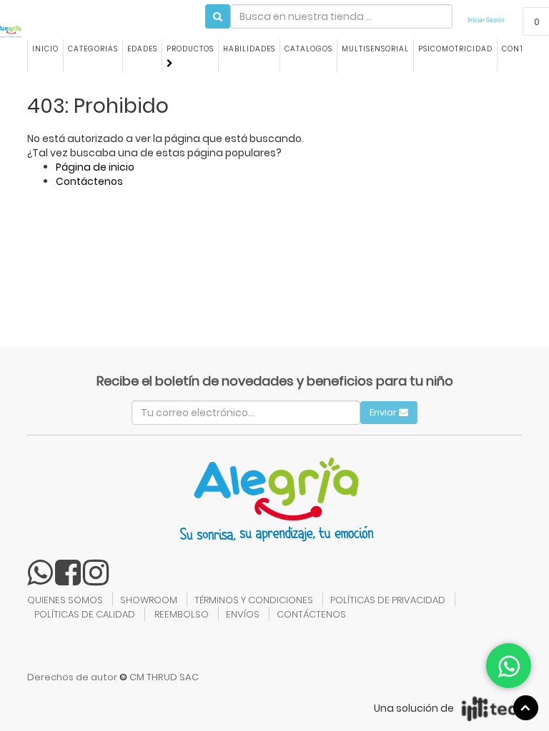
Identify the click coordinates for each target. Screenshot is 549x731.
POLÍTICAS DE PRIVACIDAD (387, 600)
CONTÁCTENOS (311, 614)
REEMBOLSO (181, 614)
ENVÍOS (242, 614)
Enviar (384, 412)
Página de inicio (95, 167)
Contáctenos (89, 181)
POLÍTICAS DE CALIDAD (84, 614)
